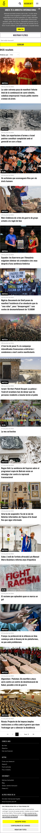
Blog (3, 783)
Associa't (28, 3)
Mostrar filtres (20, 35)
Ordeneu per (4, 55)
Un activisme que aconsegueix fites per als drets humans (19, 180)
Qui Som (4, 745)
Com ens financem (7, 751)
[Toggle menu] (37, 3)
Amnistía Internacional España (11, 799)
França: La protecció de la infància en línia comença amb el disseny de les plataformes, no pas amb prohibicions (19, 639)
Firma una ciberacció (8, 761)
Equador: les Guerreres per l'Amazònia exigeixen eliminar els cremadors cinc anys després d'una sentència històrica (19, 260)
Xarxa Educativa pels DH (9, 801)
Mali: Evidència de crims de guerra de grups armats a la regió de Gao (19, 219)
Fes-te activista (6, 767)
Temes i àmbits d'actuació (9, 785)
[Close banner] (39, 9)
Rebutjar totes (20, 830)
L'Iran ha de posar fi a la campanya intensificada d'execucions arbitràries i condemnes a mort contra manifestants (18, 349)
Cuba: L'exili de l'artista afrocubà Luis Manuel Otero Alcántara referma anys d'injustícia (20, 558)
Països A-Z (5, 788)
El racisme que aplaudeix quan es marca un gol (19, 598)
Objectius (4, 748)
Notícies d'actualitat (8, 780)
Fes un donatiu (6, 769)
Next (25, 734)
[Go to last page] (33, 734)
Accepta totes (20, 822)
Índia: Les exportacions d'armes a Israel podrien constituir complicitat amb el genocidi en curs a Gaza (18, 138)
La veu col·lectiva (8, 431)
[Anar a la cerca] (19, 3)
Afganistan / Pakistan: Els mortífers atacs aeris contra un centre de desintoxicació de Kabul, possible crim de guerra (19, 681)
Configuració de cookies (20, 826)
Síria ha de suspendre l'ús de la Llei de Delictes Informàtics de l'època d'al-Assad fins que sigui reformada (19, 516)
